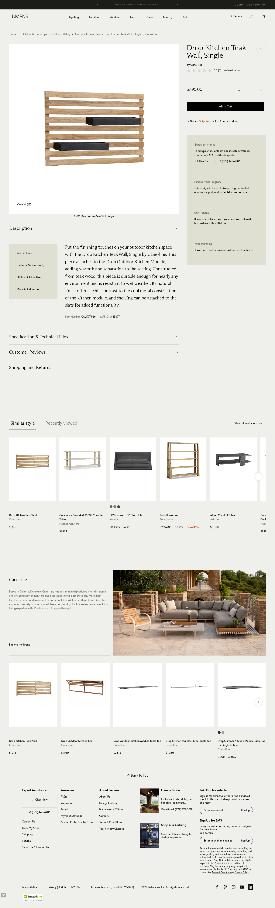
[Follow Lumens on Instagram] (233, 887)
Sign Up (245, 810)
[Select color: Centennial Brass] (111, 506)
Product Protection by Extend (77, 822)
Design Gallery (108, 803)
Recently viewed (61, 423)
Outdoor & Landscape (34, 34)
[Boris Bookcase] (183, 460)
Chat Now (41, 799)
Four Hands (166, 519)
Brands (64, 809)
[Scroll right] (258, 476)
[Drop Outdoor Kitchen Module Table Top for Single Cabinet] (242, 687)
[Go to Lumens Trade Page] (149, 800)
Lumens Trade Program (249, 5)
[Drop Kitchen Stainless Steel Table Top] (190, 687)
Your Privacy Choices (111, 828)
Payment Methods (71, 815)
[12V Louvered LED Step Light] (133, 460)
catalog (183, 833)
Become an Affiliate (111, 809)
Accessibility (29, 887)
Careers (104, 815)
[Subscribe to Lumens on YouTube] (242, 887)
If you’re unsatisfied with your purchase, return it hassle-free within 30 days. (222, 221)
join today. (179, 802)
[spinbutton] (250, 90)
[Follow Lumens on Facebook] (217, 887)
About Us (104, 796)
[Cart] (264, 16)
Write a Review (232, 70)
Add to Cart (225, 106)
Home (12, 34)
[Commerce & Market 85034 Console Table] (82, 460)
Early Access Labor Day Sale (142, 5)
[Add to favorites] (261, 49)
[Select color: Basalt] (223, 732)
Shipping (27, 834)
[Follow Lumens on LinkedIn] (250, 887)
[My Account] (251, 16)
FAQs (63, 796)
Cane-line (196, 64)
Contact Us (28, 821)
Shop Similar (35, 497)
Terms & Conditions (110, 822)
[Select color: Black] (219, 732)
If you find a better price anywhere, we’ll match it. (223, 249)
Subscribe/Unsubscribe (35, 847)
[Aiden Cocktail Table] (233, 460)
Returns (26, 840)
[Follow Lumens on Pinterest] (225, 887)
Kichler (114, 519)
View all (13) (24, 204)
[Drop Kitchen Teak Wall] (32, 460)
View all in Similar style (248, 423)
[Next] (177, 5)
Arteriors (215, 519)
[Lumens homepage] (19, 17)
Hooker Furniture (69, 523)
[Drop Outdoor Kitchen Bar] (85, 687)
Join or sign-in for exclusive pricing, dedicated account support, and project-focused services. (221, 190)
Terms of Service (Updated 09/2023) (112, 887)
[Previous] (98, 5)
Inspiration (66, 803)
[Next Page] (173, 208)
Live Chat (204, 161)
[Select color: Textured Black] (118, 506)
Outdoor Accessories (87, 34)
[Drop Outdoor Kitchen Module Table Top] (137, 687)
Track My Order (31, 827)
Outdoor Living (61, 34)
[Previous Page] (166, 208)
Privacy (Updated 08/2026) (64, 887)
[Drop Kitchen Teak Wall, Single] (94, 129)
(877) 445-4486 (231, 161)
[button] (199, 70)
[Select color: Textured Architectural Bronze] (114, 506)
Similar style (23, 423)
